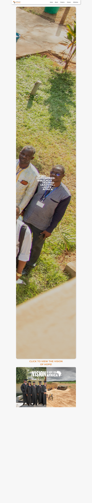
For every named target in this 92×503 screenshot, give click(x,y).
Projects (62, 2)
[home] (31, 2)
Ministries (75, 2)
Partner (69, 2)
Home (51, 2)
